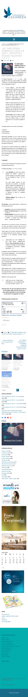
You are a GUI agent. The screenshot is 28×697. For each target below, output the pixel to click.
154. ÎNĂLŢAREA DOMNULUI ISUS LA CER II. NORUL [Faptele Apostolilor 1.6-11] (18, 363)
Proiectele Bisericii (6, 469)
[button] (14, 39)
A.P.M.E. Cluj (5, 637)
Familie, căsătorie (6, 456)
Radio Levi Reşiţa (6, 656)
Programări (4, 620)
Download (19, 315)
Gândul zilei (4, 460)
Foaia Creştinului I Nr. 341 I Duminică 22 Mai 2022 (8, 341)
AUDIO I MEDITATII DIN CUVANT (10, 616)
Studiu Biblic (5, 476)
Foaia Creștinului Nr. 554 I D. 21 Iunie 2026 (12, 396)
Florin (12, 60)
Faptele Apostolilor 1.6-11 (19, 334)
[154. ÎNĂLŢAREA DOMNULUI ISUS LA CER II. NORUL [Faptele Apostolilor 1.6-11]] (18, 357)
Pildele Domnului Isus (7, 465)
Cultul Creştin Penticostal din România (11, 646)
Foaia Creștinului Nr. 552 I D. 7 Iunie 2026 (12, 403)
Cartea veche (5, 451)
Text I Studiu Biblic (6, 621)
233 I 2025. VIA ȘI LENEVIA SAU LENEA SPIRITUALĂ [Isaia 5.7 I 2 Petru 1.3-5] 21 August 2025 (13, 412)
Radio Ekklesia (5, 655)
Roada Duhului (5, 471)
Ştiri (3, 475)
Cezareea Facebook (6, 643)
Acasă (3, 618)
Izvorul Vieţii (4, 653)
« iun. (3, 567)
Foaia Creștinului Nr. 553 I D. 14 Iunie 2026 (12, 400)
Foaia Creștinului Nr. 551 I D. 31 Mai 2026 (12, 407)
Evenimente (4, 454)
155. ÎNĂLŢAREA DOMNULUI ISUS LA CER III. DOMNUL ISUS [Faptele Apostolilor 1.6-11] (6, 363)
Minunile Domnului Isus (7, 464)
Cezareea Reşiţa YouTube (8, 644)
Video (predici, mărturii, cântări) (9, 478)
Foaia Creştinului (6, 458)
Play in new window (11, 315)
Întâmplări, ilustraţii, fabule (8, 462)
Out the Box (16, 692)
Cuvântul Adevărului (6, 648)
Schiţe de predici (6, 473)
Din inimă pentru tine (6, 649)
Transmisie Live (5, 614)
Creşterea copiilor (6, 453)
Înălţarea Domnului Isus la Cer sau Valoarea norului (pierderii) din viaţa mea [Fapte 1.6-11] (6, 381)
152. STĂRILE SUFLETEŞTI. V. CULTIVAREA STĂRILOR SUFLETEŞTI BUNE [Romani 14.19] (21, 344)
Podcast (5, 332)
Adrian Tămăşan (5, 639)
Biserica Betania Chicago (7, 641)
